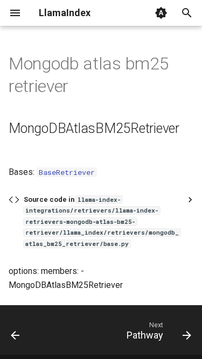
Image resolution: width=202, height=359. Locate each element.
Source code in (101, 221)
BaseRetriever (67, 172)
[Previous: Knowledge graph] (15, 333)
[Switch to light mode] (161, 13)
